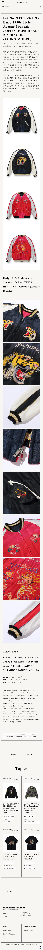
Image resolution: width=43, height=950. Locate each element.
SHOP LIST (6, 913)
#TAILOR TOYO (8, 734)
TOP (40, 948)
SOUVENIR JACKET (29, 930)
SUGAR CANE (7, 930)
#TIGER (26, 736)
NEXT (29, 754)
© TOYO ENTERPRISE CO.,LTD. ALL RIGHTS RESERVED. (21, 944)
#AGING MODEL (9, 736)
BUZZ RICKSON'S (8, 932)
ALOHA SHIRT (27, 929)
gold (4, 936)
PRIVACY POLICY (26, 915)
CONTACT (5, 916)
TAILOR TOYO (21, 2)
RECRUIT (5, 915)
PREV (14, 754)
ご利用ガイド (25, 912)
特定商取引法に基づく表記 (28, 914)
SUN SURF (6, 929)
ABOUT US (6, 912)
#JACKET (33, 736)
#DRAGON (33, 734)
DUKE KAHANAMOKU (9, 934)
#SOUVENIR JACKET (21, 734)
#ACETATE (18, 736)
